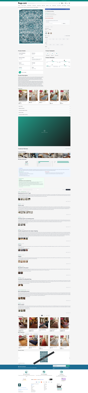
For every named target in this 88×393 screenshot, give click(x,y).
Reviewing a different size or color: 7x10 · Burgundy (23, 283)
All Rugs (19, 5)
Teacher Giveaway (33, 391)
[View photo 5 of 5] (29, 199)
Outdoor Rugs (39, 5)
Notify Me (64, 23)
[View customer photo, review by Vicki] (35, 155)
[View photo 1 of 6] (19, 212)
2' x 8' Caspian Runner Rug (32, 101)
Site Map (32, 387)
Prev (40, 315)
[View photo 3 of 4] (24, 239)
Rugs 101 (45, 387)
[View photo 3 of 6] (24, 212)
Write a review (52, 13)
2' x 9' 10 (50, 44)
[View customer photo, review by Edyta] (25, 155)
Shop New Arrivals (44, 0)
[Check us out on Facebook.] (57, 385)
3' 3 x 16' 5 (57, 44)
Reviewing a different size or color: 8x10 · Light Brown (24, 296)
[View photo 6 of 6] (32, 212)
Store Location (32, 386)
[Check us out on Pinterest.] (61, 385)
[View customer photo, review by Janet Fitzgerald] (50, 155)
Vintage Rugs (28, 7)
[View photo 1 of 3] (19, 225)
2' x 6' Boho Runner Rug (42, 101)
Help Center (45, 386)
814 (46, 315)
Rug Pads (47, 5)
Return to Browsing (20, 7)
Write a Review (68, 189)
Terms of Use (20, 387)
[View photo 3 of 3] (24, 225)
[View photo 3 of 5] (24, 199)
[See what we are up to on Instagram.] (58, 385)
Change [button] (50, 29)
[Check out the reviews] (59, 389)
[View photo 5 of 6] (29, 212)
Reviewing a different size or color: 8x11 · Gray (23, 197)
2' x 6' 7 (46, 44)
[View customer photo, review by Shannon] (55, 155)
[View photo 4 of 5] (27, 199)
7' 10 (48, 48)
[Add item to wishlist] (26, 90)
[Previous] (19, 97)
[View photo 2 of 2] (22, 273)
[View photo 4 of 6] (27, 212)
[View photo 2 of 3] (22, 225)
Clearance (68, 5)
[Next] (69, 97)
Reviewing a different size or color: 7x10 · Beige (23, 210)
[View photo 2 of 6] (22, 212)
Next (48, 315)
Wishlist (67, 3)
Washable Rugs (29, 5)
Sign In (63, 3)
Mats (50, 5)
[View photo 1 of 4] (19, 239)
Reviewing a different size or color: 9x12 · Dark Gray (24, 185)
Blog (31, 385)
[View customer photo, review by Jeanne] (45, 155)
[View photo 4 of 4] (27, 239)
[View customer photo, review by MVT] (20, 155)
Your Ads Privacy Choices (21, 389)
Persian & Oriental (23, 5)
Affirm (31, 388)
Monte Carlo (31, 7)
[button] (42, 9)
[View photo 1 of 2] (19, 273)
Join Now (68, 365)
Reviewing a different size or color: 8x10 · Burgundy (23, 248)
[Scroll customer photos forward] (70, 155)
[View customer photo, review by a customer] (30, 155)
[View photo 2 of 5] (22, 199)
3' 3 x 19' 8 (62, 44)
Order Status (68, 0)
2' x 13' (53, 44)
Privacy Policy (66, 367)
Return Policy (45, 388)
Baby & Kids (43, 5)
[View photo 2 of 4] (22, 239)
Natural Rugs (34, 5)
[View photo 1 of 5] (19, 199)
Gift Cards (32, 384)
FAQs (44, 385)
